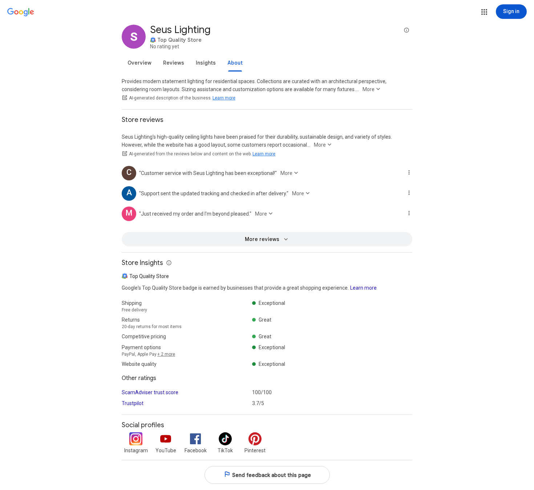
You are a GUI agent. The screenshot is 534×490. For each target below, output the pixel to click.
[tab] (139, 63)
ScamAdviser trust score (150, 392)
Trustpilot (132, 403)
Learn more (224, 98)
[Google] (20, 12)
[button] (484, 12)
